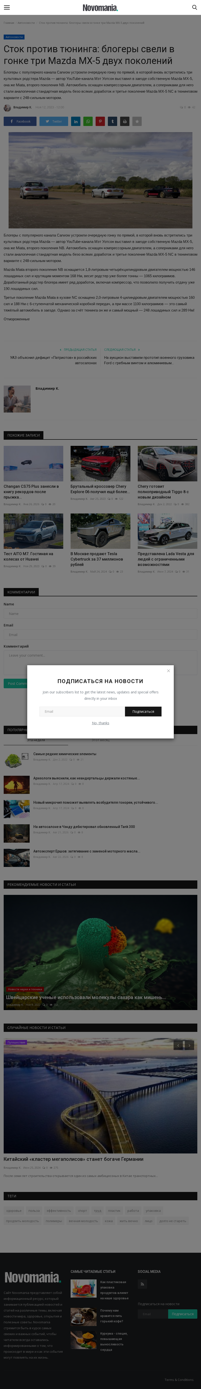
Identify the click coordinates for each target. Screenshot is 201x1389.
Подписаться (143, 711)
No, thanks (100, 723)
